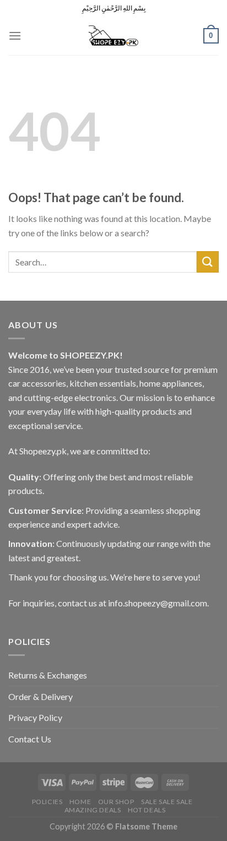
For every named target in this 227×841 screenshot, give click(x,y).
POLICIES (47, 801)
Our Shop (116, 801)
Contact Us (29, 739)
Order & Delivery (40, 696)
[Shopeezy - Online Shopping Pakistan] (113, 36)
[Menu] (14, 35)
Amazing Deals (92, 810)
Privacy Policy (35, 717)
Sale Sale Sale (167, 801)
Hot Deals (147, 810)
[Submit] (208, 262)
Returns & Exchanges (47, 675)
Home (80, 801)
